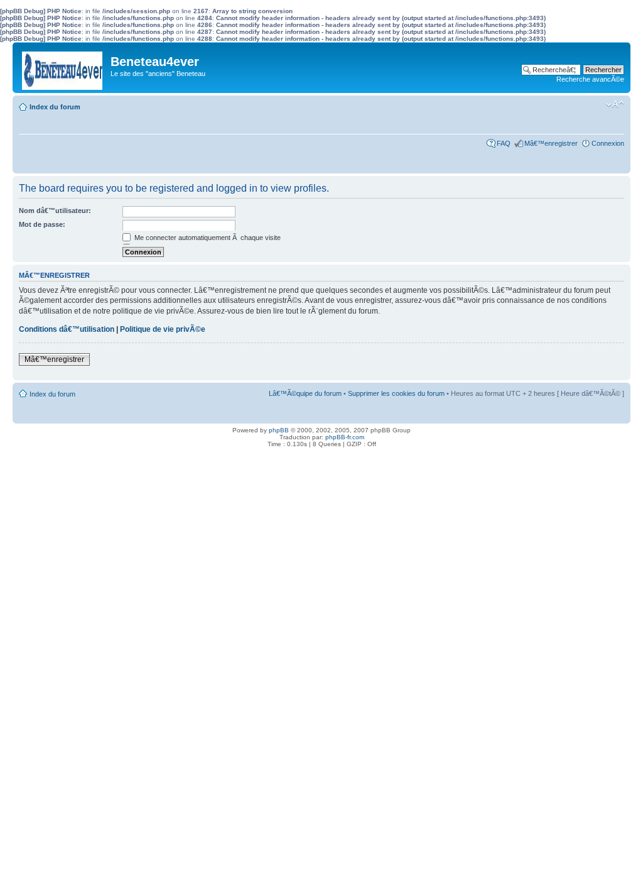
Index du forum (55, 107)
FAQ (504, 143)
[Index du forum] (63, 67)
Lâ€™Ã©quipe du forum (305, 393)
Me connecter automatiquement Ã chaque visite (206, 237)
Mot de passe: (42, 224)
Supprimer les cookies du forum (396, 393)
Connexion (608, 143)
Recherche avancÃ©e (590, 79)
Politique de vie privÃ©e (162, 329)
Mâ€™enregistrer (551, 143)
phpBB (279, 430)
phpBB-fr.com (344, 437)
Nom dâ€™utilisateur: (55, 210)
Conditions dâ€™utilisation (66, 329)
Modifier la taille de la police (615, 104)
